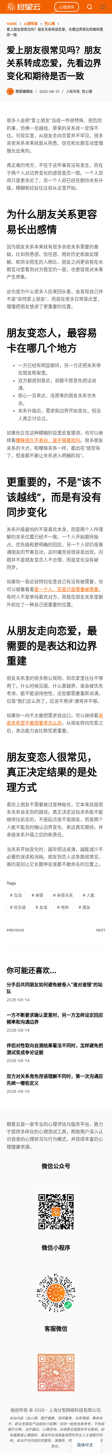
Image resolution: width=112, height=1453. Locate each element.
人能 (88, 895)
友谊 (41, 907)
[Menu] (102, 6)
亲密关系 (63, 895)
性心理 (87, 91)
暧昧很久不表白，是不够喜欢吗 (48, 440)
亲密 (37, 895)
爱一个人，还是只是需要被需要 (66, 589)
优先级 (18, 907)
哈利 (63, 907)
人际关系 (73, 91)
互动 (16, 895)
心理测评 (66, 7)
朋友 (84, 907)
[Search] (89, 6)
